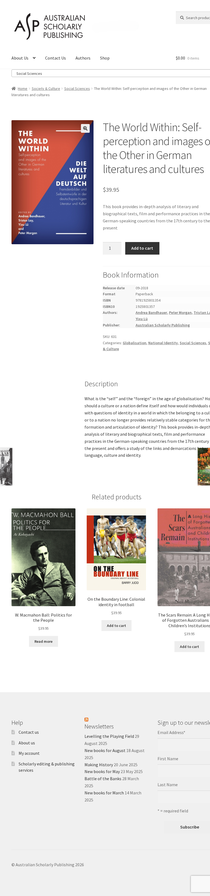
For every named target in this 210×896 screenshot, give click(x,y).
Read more (43, 641)
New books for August (105, 750)
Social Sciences (77, 88)
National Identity (163, 342)
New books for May (102, 771)
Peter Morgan (180, 312)
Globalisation (134, 342)
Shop (105, 58)
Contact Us (55, 58)
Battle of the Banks (102, 778)
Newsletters (99, 726)
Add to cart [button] (116, 625)
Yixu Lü (142, 318)
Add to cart (142, 248)
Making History (98, 764)
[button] (85, 128)
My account (29, 753)
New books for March (104, 792)
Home (22, 88)
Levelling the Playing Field (109, 736)
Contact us (29, 732)
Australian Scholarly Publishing (163, 325)
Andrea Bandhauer (151, 312)
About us (27, 742)
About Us (19, 58)
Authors (83, 58)
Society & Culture (46, 88)
